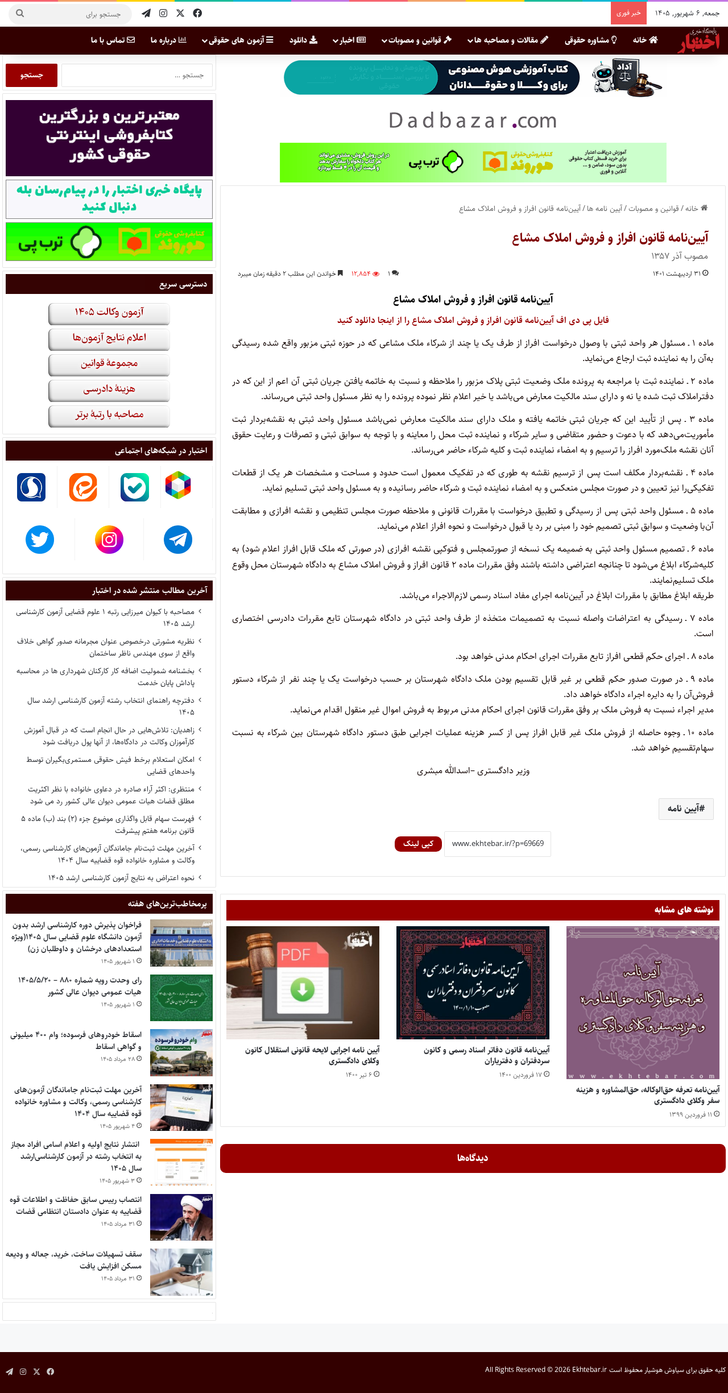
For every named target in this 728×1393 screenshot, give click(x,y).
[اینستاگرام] (163, 14)
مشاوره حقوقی (588, 40)
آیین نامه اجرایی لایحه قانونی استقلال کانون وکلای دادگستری (312, 1055)
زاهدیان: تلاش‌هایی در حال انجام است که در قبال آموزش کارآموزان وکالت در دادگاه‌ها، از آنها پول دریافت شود (109, 736)
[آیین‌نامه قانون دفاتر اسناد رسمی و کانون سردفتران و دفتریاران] (472, 983)
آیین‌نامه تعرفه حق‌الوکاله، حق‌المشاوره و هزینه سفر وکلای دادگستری (647, 1095)
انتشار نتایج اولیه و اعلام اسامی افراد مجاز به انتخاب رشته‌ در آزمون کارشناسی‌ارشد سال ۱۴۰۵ (76, 1156)
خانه (641, 40)
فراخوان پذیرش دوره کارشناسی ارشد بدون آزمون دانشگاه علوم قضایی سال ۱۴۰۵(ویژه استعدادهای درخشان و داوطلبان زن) (76, 937)
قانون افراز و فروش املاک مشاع (455, 300)
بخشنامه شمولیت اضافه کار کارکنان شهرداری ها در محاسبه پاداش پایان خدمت (105, 677)
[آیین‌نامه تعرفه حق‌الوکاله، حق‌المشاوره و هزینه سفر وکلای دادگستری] (642, 1002)
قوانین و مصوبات (416, 40)
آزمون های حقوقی (237, 40)
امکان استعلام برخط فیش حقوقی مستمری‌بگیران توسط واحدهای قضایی (110, 765)
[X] (180, 14)
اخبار (348, 40)
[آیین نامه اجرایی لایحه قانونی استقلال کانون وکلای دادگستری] (302, 983)
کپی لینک (418, 844)
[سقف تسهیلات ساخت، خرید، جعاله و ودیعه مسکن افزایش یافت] (181, 1272)
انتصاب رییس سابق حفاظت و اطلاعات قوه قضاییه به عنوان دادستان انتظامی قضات (76, 1205)
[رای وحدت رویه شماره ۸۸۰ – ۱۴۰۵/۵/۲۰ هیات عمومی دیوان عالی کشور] (181, 998)
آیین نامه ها (604, 208)
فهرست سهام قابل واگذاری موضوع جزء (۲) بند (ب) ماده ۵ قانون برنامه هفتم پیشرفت (108, 824)
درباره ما (165, 40)
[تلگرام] (146, 14)
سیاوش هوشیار (664, 1370)
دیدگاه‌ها (473, 1158)
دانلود (299, 40)
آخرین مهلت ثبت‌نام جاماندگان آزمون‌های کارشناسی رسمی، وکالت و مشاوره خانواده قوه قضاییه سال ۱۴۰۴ (107, 854)
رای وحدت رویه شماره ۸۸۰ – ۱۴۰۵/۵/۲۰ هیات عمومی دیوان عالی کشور (80, 986)
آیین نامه (683, 809)
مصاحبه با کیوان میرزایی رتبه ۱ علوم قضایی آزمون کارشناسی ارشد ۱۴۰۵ (105, 618)
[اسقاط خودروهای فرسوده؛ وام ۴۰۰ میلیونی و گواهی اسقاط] (181, 1052)
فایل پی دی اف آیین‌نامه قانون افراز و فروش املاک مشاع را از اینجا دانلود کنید (473, 320)
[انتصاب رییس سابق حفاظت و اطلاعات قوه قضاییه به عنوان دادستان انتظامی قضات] (181, 1217)
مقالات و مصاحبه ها (507, 40)
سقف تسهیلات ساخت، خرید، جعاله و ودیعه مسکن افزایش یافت (74, 1260)
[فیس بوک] (197, 14)
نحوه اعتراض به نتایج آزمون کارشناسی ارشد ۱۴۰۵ (121, 878)
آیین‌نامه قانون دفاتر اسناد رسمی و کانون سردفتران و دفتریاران (486, 1055)
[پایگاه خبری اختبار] (698, 40)
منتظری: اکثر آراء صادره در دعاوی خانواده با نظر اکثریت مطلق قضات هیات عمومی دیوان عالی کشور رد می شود (111, 795)
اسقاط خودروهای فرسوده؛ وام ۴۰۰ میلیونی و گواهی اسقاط (76, 1041)
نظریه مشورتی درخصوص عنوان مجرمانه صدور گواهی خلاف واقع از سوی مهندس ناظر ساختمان (106, 647)
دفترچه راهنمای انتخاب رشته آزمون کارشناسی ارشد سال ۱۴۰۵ (111, 706)
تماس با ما (109, 40)
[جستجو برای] (20, 14)
